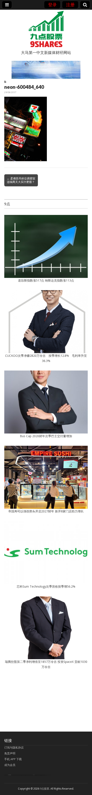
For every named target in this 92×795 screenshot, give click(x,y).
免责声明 (9, 753)
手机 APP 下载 (13, 759)
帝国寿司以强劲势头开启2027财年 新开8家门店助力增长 (46, 511)
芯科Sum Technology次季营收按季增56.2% (47, 586)
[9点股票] (46, 29)
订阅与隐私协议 (14, 747)
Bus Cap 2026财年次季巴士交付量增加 (46, 436)
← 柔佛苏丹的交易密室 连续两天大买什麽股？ (21, 180)
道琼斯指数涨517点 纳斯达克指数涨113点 (46, 280)
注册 (70, 5)
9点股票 (44, 788)
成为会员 (9, 765)
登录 (52, 5)
